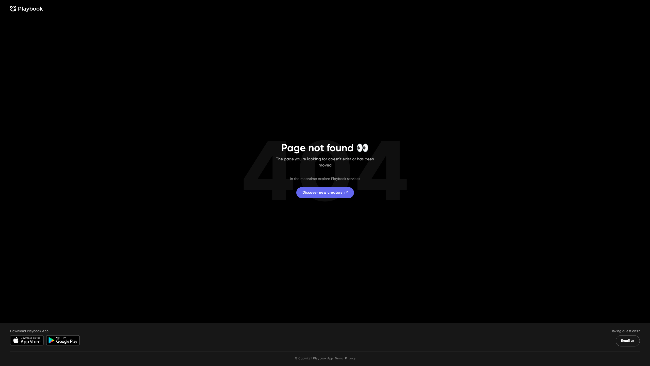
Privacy (350, 358)
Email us (628, 341)
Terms (339, 358)
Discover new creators (322, 192)
